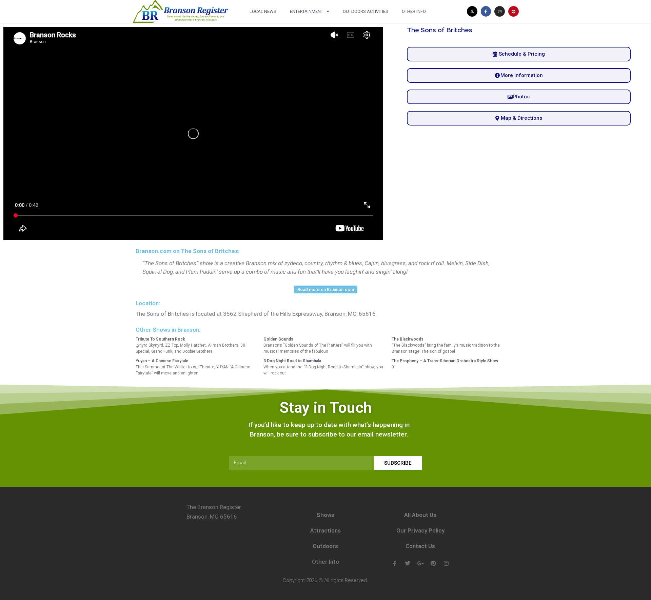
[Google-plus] (420, 563)
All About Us (420, 514)
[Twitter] (407, 563)
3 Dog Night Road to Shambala (292, 361)
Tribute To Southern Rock (160, 339)
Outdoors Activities (365, 11)
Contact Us (420, 546)
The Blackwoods (407, 339)
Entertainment (306, 11)
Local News (263, 11)
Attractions (325, 530)
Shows (325, 514)
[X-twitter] (472, 11)
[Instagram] (499, 11)
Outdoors (325, 546)
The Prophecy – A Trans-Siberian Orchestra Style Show (445, 361)
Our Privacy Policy (420, 530)
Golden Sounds (278, 339)
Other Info (414, 11)
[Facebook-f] (486, 11)
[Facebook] (394, 563)
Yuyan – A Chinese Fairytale (162, 361)
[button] (519, 97)
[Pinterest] (513, 11)
